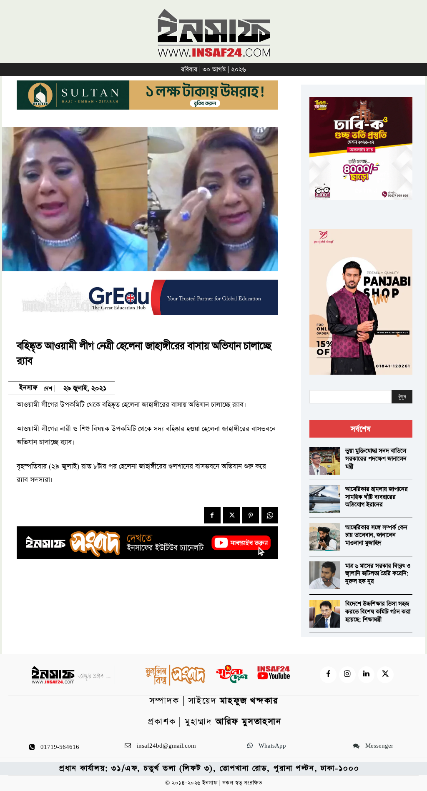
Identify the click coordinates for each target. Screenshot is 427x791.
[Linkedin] (366, 674)
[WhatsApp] (269, 515)
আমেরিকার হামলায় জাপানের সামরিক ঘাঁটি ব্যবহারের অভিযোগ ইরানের (376, 497)
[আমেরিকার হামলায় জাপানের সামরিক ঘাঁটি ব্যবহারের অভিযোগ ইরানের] (324, 499)
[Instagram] (347, 674)
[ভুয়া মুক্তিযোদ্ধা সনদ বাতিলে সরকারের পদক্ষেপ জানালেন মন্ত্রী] (324, 461)
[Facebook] (212, 515)
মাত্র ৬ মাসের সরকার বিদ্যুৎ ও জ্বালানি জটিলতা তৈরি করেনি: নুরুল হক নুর (377, 574)
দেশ (48, 388)
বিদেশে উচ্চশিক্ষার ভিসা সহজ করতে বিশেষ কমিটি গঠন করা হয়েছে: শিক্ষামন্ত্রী (377, 611)
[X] (231, 515)
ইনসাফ (28, 388)
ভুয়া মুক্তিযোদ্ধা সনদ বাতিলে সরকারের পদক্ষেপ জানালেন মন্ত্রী (376, 459)
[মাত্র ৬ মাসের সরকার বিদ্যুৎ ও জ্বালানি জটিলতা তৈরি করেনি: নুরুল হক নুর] (324, 575)
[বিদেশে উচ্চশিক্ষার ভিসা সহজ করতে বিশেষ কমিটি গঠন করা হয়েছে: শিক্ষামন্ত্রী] (324, 614)
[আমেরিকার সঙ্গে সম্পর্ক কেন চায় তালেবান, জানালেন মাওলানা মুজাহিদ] (324, 537)
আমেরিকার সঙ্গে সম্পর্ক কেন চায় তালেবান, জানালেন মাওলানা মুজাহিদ (376, 535)
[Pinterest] (250, 515)
